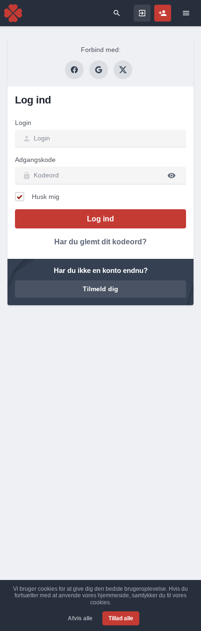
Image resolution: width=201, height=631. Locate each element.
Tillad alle (120, 618)
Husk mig (45, 196)
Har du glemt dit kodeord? (100, 242)
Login (23, 122)
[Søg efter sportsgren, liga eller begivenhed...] (117, 13)
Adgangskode (35, 159)
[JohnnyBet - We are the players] (13, 13)
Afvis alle (80, 618)
